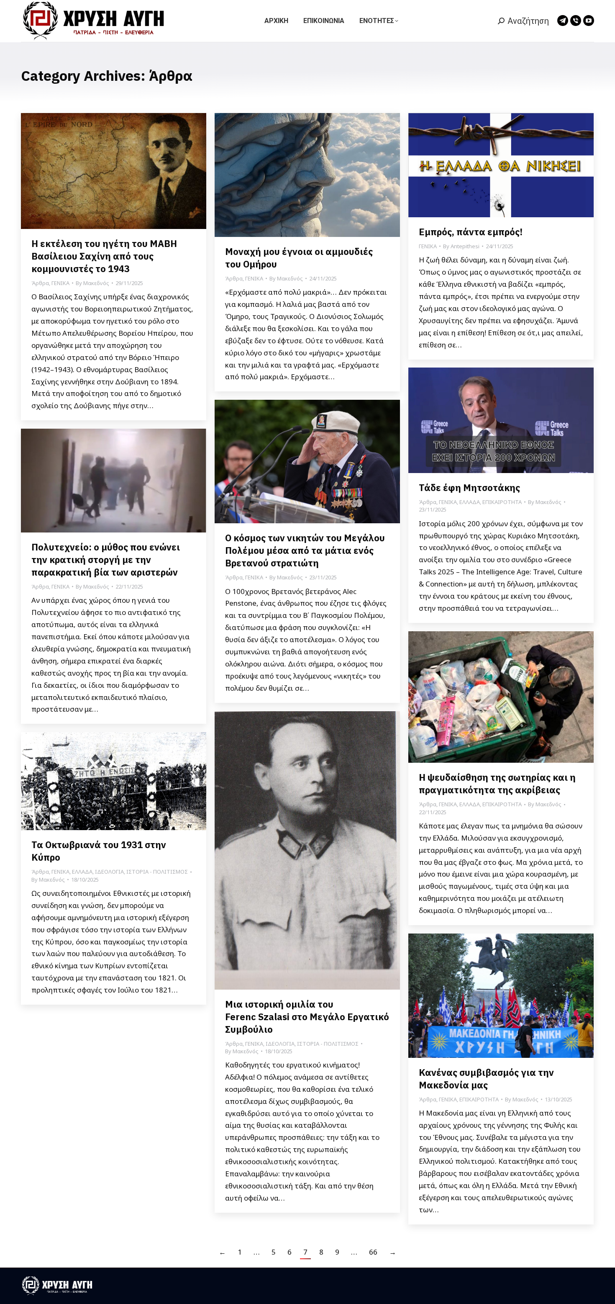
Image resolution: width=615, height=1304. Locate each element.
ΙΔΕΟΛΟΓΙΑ (280, 1043)
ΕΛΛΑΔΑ (469, 502)
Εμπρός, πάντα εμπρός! (471, 232)
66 (373, 1252)
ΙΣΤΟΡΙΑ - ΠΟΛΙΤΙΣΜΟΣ (328, 1043)
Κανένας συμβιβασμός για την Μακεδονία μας (486, 1078)
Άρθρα (40, 283)
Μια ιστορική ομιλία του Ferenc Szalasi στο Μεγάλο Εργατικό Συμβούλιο (307, 1016)
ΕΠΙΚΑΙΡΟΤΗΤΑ (502, 502)
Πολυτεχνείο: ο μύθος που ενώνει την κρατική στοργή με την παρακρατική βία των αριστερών (105, 559)
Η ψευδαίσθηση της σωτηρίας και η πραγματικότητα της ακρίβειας (497, 783)
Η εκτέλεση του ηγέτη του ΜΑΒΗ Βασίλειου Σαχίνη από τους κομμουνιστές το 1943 (104, 256)
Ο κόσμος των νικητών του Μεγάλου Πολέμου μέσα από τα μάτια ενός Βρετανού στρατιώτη (305, 550)
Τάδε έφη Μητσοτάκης (469, 487)
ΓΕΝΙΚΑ (60, 283)
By (92, 283)
